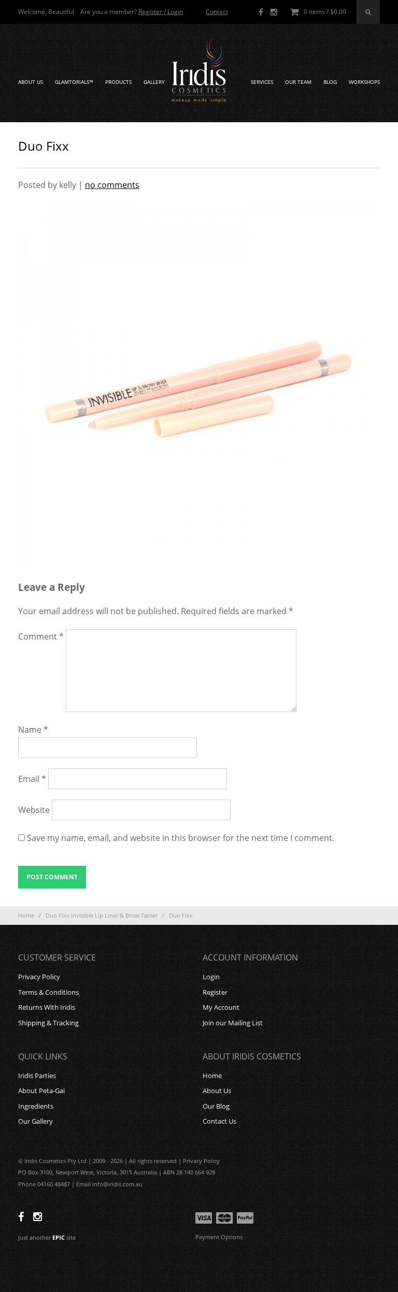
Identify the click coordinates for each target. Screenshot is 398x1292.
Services (262, 82)
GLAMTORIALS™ (74, 82)
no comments (112, 185)
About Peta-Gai (41, 1090)
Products (118, 82)
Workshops (364, 82)
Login (211, 976)
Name (33, 729)
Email (32, 779)
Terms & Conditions (48, 992)
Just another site (47, 1237)
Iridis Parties (37, 1075)
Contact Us (219, 1121)
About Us (30, 82)
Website (34, 810)
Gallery (154, 82)
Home (26, 915)
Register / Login (160, 12)
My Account (221, 1007)
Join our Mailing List (233, 1022)
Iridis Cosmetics (199, 70)
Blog (330, 82)
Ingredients (35, 1106)
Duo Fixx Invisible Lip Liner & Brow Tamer (102, 915)
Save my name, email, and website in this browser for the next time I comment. (180, 838)
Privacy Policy (39, 976)
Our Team (298, 82)
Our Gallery (35, 1121)
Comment (41, 636)
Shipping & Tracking (48, 1022)
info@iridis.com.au (117, 1184)
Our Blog (216, 1106)
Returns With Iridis (46, 1007)
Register (215, 992)
